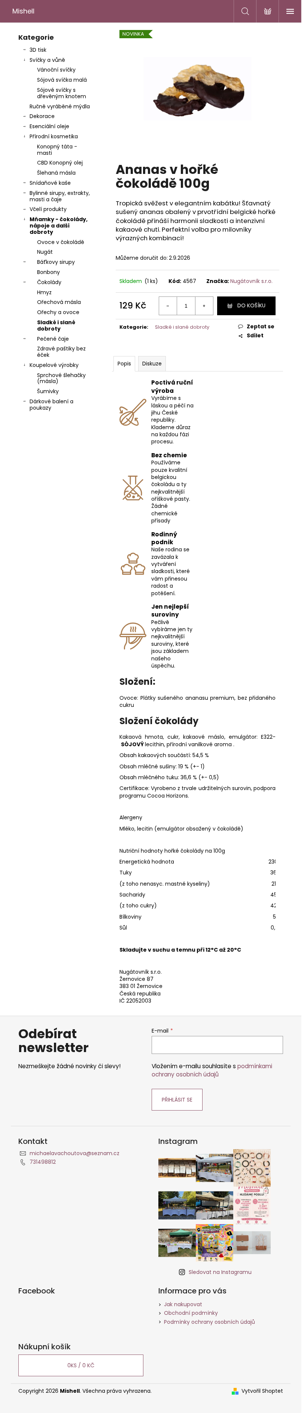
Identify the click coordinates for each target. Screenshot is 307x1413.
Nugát (45, 252)
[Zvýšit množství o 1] (204, 306)
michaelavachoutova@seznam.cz (74, 1153)
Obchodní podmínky (191, 1313)
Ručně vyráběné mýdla (60, 106)
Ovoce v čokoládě (60, 242)
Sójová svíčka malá (62, 80)
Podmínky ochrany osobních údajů (209, 1322)
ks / (80, 1365)
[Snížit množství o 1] (168, 306)
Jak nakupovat (183, 1304)
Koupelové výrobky (54, 365)
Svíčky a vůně (47, 60)
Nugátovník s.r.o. (251, 281)
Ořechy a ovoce (58, 312)
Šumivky (48, 391)
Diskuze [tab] (152, 363)
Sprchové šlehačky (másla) (61, 378)
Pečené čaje (53, 339)
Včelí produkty (48, 209)
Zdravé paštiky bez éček (61, 352)
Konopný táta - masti (57, 150)
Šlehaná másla (56, 173)
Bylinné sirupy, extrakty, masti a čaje (60, 196)
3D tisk (38, 50)
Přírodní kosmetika (54, 136)
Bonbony (48, 272)
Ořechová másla (59, 302)
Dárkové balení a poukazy (51, 405)
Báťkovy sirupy (56, 262)
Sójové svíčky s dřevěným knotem (61, 93)
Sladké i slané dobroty (56, 325)
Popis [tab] (124, 363)
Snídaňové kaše (50, 183)
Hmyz (44, 292)
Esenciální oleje (49, 126)
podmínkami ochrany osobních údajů (212, 1070)
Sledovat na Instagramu (220, 1272)
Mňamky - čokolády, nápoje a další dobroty (59, 226)
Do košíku (251, 305)
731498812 (43, 1162)
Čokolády (49, 282)
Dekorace (42, 116)
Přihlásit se (177, 1099)
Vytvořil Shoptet (262, 1391)
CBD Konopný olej (60, 162)
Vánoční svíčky (56, 69)
